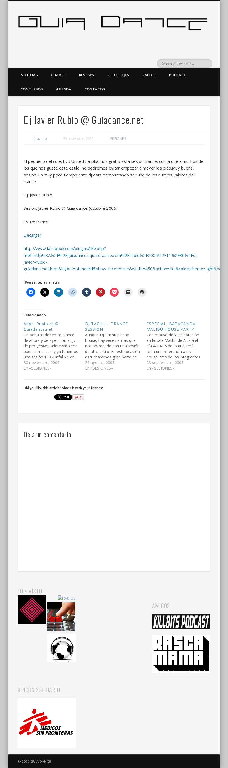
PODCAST (177, 74)
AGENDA (63, 89)
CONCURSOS (32, 89)
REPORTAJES (118, 74)
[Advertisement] (114, 614)
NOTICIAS (29, 74)
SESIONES (118, 138)
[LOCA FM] (32, 610)
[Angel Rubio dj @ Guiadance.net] (54, 346)
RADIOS (149, 74)
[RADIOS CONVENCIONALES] (61, 617)
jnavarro (40, 138)
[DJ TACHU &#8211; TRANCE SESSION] (116, 346)
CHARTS (58, 74)
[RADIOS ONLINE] (61, 649)
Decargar (32, 235)
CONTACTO (95, 89)
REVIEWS (86, 74)
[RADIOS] (67, 598)
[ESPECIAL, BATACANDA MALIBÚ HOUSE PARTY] (177, 346)
